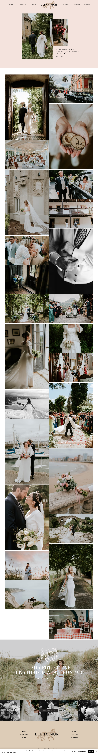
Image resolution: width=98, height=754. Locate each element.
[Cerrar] (96, 751)
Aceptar (91, 751)
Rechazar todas (82, 751)
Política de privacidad (11, 752)
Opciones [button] (73, 751)
